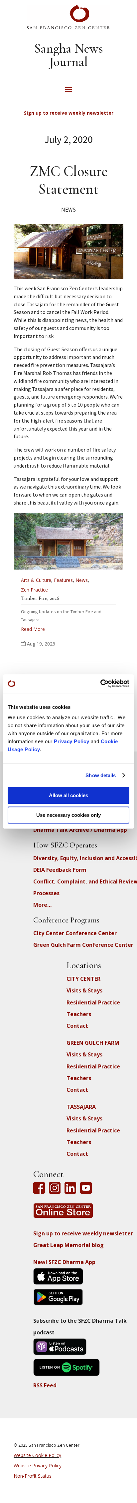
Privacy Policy (71, 741)
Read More (27, 629)
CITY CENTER (83, 978)
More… (42, 904)
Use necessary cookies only (68, 815)
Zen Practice (28, 590)
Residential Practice (93, 1002)
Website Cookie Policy (37, 1455)
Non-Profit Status (33, 1476)
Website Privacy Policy (38, 1465)
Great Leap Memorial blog (68, 1245)
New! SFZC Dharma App (64, 1262)
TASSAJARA (81, 1106)
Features (57, 580)
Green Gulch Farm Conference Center (83, 944)
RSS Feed (45, 1385)
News (68, 209)
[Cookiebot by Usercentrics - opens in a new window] (100, 683)
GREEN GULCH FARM (93, 1042)
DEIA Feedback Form (59, 869)
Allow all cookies (68, 795)
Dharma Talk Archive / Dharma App (80, 829)
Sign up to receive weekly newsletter (83, 1233)
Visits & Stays (84, 990)
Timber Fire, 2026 (34, 598)
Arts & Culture (30, 580)
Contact (77, 1025)
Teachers (79, 1014)
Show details (100, 775)
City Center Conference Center (75, 933)
